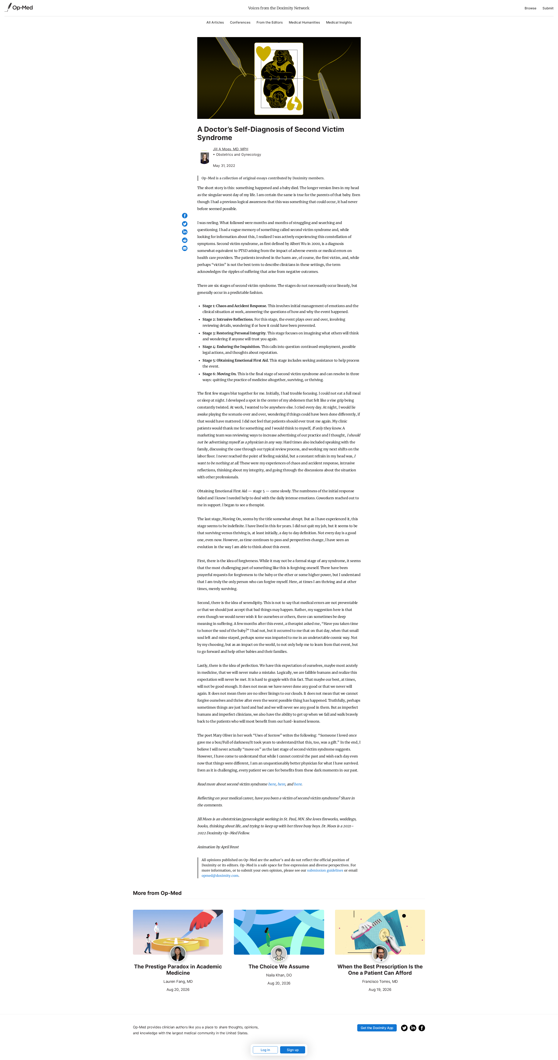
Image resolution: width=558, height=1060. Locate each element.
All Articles (215, 22)
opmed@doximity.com (220, 876)
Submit (548, 8)
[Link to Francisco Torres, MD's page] (380, 954)
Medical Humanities (304, 22)
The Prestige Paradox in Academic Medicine (178, 970)
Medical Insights (339, 22)
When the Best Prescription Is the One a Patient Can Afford (380, 970)
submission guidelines (325, 870)
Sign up (293, 1050)
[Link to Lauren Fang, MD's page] (178, 954)
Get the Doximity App (377, 1028)
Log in (265, 1050)
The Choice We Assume (278, 967)
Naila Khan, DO (279, 975)
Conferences (240, 22)
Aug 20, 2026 (161, 989)
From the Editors (270, 22)
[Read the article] (178, 933)
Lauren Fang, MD (177, 981)
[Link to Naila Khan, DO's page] (279, 954)
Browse (530, 8)
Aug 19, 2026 (363, 989)
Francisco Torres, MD (380, 981)
